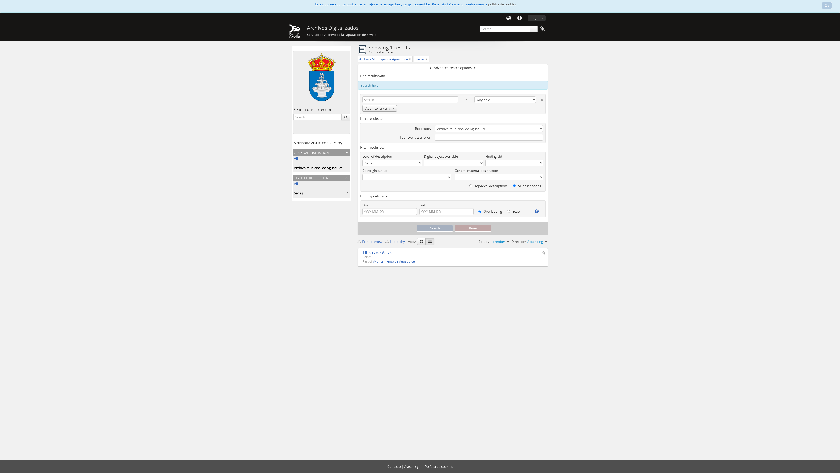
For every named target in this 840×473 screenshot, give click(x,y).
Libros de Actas (377, 252)
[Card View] (421, 241)
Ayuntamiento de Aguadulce (394, 261)
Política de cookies (439, 466)
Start (365, 205)
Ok (827, 5)
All (296, 158)
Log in (535, 18)
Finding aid (493, 156)
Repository (423, 128)
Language (508, 18)
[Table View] (429, 241)
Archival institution (311, 152)
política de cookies (502, 4)
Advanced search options (453, 67)
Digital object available (441, 156)
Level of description (311, 177)
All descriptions (529, 186)
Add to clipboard (543, 253)
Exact (515, 211)
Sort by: (484, 241)
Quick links (519, 18)
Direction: (518, 241)
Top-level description (415, 137)
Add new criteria (377, 108)
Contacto (394, 466)
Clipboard (542, 29)
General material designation (476, 170)
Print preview (371, 241)
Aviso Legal (413, 466)
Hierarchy (397, 241)
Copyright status (374, 170)
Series (298, 193)
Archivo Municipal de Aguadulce (318, 168)
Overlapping (492, 211)
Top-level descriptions (491, 186)
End (422, 205)
